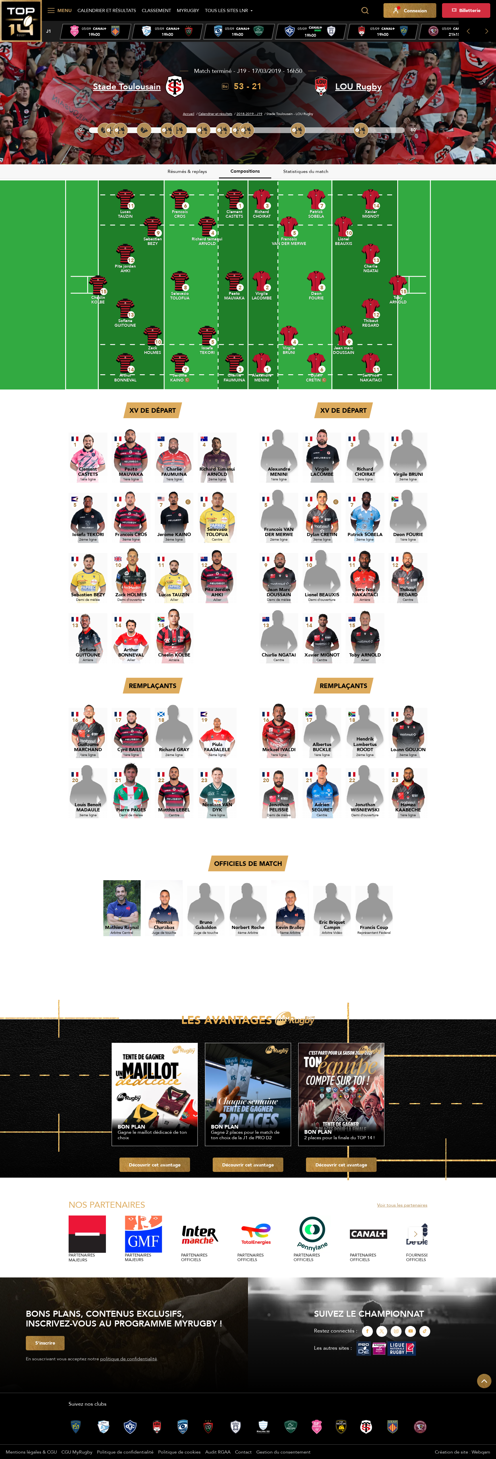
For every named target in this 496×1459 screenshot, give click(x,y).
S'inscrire (45, 1343)
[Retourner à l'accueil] (21, 20)
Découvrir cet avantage (155, 1164)
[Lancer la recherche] (365, 10)
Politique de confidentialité (125, 1451)
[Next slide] (486, 31)
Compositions (245, 171)
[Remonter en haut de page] (484, 1381)
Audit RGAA (217, 1451)
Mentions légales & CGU (31, 1451)
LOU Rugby (358, 86)
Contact (243, 1451)
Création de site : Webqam (462, 1451)
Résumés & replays (187, 171)
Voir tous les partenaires (402, 1204)
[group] (95, 32)
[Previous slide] (468, 31)
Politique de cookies (179, 1451)
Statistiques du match (305, 171)
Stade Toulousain (127, 86)
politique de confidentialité (128, 1358)
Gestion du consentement (283, 1451)
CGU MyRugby (76, 1451)
